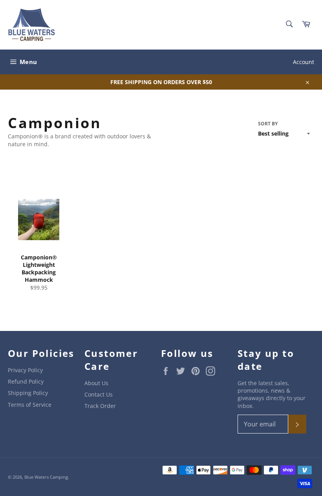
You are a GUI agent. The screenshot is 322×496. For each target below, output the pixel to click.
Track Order (100, 406)
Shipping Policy (28, 393)
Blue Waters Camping (46, 477)
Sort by (268, 124)
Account (303, 62)
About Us (96, 383)
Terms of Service (29, 404)
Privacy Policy (25, 370)
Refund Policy (26, 381)
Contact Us (98, 394)
